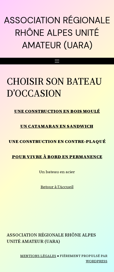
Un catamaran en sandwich (56, 126)
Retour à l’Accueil (57, 187)
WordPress (96, 261)
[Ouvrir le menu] (57, 61)
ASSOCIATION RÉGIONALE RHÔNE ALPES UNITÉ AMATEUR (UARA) (57, 32)
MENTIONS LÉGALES (38, 256)
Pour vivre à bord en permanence (57, 156)
